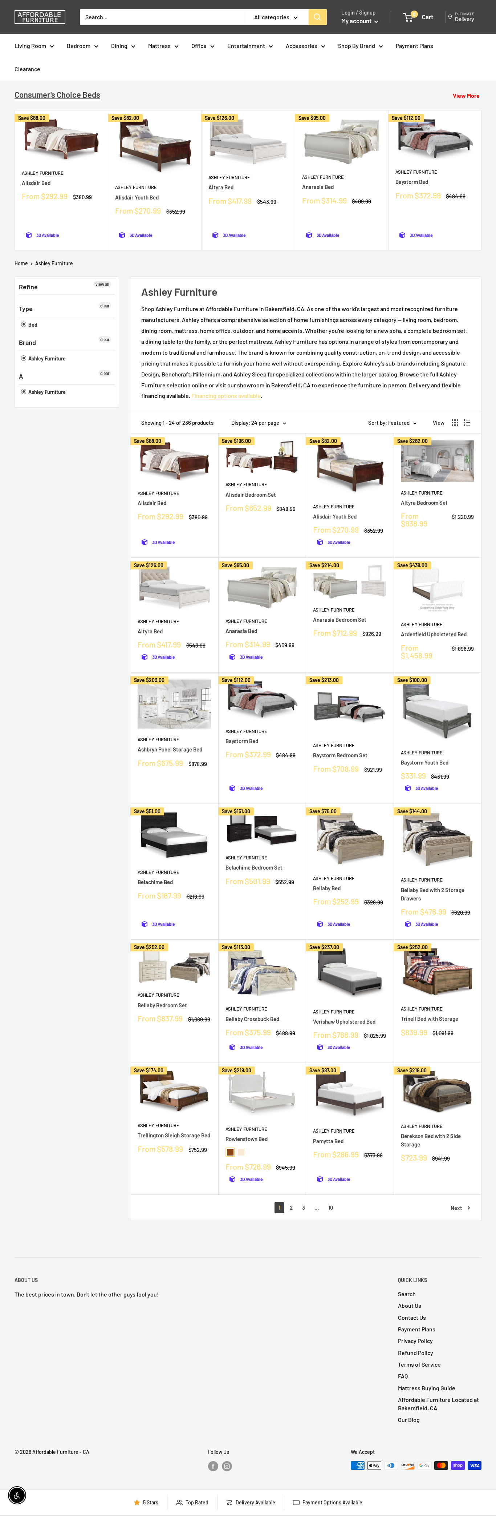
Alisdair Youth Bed (137, 197)
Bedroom (78, 45)
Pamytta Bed (328, 1141)
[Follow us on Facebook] (213, 1466)
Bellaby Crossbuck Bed (252, 1019)
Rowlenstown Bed (246, 1139)
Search (407, 1293)
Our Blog (409, 1419)
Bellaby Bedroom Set (162, 1005)
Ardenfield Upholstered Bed (434, 634)
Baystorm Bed (411, 181)
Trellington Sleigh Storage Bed (174, 1135)
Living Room (30, 45)
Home (21, 263)
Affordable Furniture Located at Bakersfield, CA (438, 1403)
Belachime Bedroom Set (253, 867)
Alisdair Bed (36, 183)
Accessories (301, 45)
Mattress (159, 45)
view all (102, 284)
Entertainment (246, 45)
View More (466, 95)
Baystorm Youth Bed (424, 762)
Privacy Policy (415, 1340)
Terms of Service (419, 1364)
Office (199, 45)
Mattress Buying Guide (426, 1387)
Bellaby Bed (327, 888)
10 (330, 1207)
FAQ (403, 1375)
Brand (27, 342)
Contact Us (412, 1317)
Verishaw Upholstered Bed (344, 1021)
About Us (409, 1305)
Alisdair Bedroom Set (250, 494)
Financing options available (226, 395)
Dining (119, 45)
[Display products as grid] (455, 422)
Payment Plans (414, 45)
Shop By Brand (356, 45)
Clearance (27, 68)
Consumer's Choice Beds (57, 94)
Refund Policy (415, 1352)
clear (104, 305)
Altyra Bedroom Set (424, 502)
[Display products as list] (467, 422)
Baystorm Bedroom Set (340, 755)
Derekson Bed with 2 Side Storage (431, 1140)
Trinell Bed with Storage (429, 1018)
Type (26, 309)
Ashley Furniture (43, 173)
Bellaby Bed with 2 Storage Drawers (432, 894)
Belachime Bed (155, 882)
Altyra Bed (220, 187)
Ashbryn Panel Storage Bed (170, 749)
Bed (32, 325)
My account (357, 20)
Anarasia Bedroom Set (339, 619)
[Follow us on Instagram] (227, 1466)
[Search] (318, 17)
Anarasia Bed (318, 187)
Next (456, 1208)
